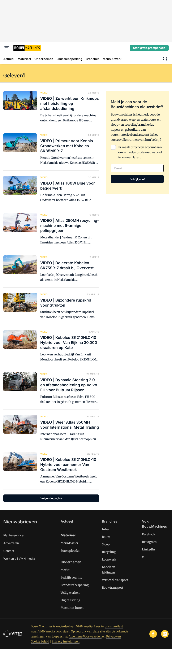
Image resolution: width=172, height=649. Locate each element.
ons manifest (114, 626)
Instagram (149, 542)
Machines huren (72, 608)
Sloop (106, 544)
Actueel (67, 521)
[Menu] (6, 48)
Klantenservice (13, 535)
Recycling (109, 552)
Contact (8, 551)
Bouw (106, 537)
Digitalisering (70, 600)
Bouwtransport (112, 587)
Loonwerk (109, 559)
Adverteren (11, 543)
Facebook (148, 534)
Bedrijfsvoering (71, 577)
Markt (65, 570)
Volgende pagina (51, 498)
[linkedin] (165, 634)
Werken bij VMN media (19, 558)
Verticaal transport (115, 580)
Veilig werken (70, 592)
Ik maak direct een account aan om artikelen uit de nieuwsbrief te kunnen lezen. (140, 152)
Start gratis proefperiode (149, 47)
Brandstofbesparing (75, 585)
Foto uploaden (70, 551)
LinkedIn (148, 549)
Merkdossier (69, 543)
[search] (165, 58)
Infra (105, 529)
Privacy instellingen (65, 641)
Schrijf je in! (137, 179)
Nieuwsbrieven (20, 521)
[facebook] (153, 634)
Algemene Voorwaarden (85, 636)
